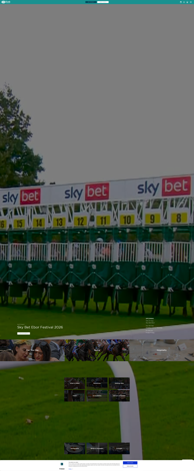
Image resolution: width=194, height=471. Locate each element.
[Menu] (191, 2)
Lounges (119, 448)
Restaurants (75, 448)
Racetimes (97, 383)
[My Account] (187, 2)
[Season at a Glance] (181, 2)
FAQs (75, 395)
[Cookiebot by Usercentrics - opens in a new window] (61, 469)
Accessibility (97, 395)
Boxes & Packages (97, 448)
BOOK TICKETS (24, 333)
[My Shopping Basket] (184, 2)
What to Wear (75, 383)
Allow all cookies (130, 462)
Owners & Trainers (119, 395)
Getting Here (119, 383)
